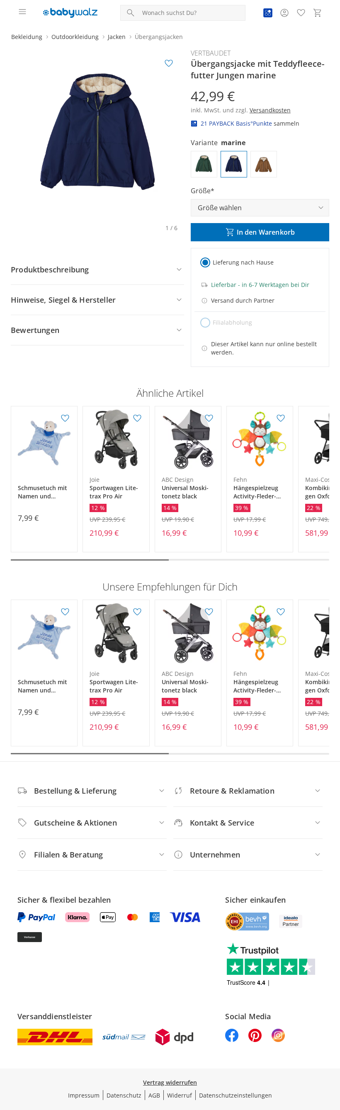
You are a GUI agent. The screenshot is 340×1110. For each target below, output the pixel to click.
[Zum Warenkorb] (318, 13)
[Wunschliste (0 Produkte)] (301, 13)
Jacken (117, 37)
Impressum (84, 1095)
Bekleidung (26, 37)
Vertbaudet (211, 53)
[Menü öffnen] (22, 13)
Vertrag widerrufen (170, 1082)
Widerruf (179, 1095)
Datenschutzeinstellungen (235, 1095)
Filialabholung (232, 322)
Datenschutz (124, 1095)
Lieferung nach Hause (243, 262)
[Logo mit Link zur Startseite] (70, 13)
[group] (97, 134)
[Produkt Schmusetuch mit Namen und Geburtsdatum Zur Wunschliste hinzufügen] (65, 418)
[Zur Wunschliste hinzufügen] (168, 63)
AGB (154, 1095)
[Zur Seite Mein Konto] (284, 13)
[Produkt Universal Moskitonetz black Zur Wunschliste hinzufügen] (209, 418)
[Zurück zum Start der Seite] (331, 1052)
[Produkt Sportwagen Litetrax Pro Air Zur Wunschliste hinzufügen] (137, 418)
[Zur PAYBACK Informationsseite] (268, 13)
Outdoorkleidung (75, 37)
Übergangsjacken (159, 37)
